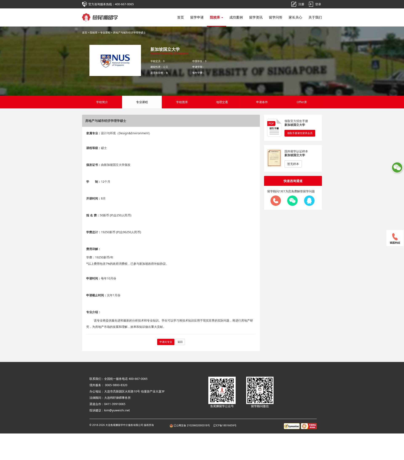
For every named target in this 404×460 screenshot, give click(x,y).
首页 (180, 17)
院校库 (93, 32)
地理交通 (222, 102)
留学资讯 (256, 17)
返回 (180, 342)
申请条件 (262, 102)
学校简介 (102, 102)
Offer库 (302, 102)
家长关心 (295, 17)
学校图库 (182, 102)
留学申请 (197, 17)
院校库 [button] (215, 17)
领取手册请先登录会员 (299, 133)
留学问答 (275, 17)
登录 (318, 4)
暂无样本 (293, 164)
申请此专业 (165, 342)
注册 (301, 4)
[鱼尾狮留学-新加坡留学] (100, 13)
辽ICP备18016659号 (225, 425)
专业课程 (105, 32)
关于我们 (315, 17)
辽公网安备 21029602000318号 (192, 425)
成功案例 (236, 17)
